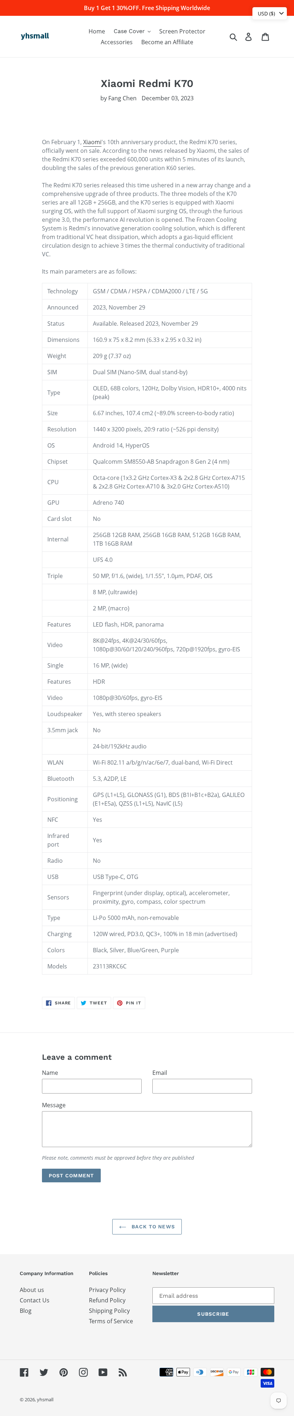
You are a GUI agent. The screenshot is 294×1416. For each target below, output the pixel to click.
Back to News (152, 1226)
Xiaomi (92, 142)
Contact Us (34, 1300)
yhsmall (45, 1399)
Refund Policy (107, 1300)
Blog (26, 1311)
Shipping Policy (109, 1311)
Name (50, 1073)
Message (54, 1105)
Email (159, 1073)
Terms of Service (111, 1321)
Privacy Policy (107, 1290)
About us (32, 1290)
